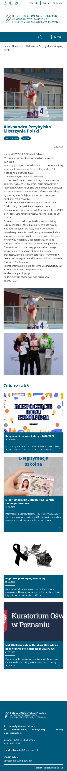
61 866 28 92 (13, 743)
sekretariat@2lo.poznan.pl (24, 750)
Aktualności (18, 46)
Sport (26, 138)
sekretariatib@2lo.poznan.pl (18, 760)
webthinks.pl (57, 768)
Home (7, 46)
